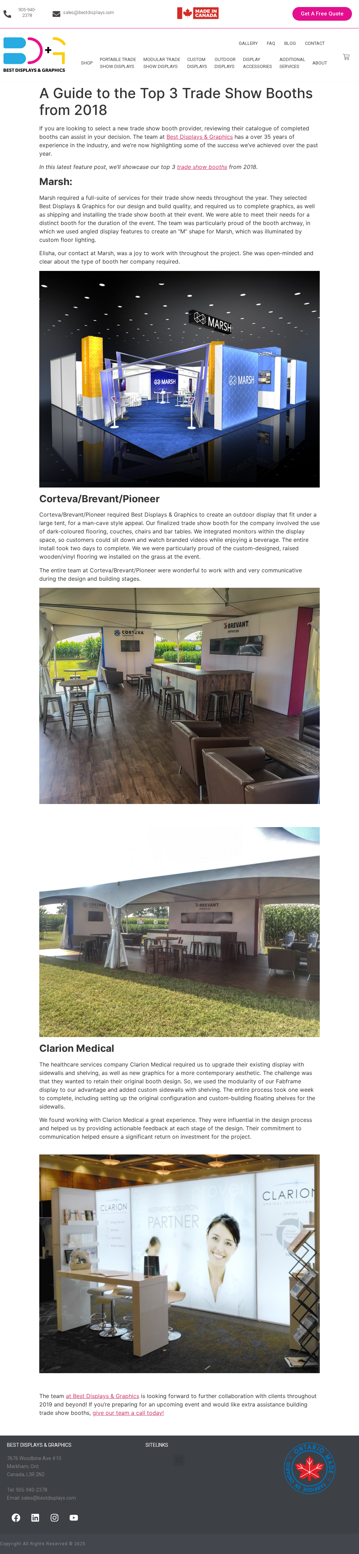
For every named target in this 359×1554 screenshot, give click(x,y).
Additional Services (292, 63)
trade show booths (202, 166)
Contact (315, 43)
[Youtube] (73, 1518)
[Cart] (346, 56)
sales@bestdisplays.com (88, 12)
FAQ (271, 43)
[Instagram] (54, 1518)
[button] (179, 1460)
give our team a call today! (128, 1412)
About (319, 63)
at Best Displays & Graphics (102, 1395)
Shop (87, 63)
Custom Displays (197, 63)
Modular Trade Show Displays (161, 63)
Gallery (248, 43)
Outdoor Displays (225, 63)
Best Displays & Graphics (200, 136)
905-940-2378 (27, 12)
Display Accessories (257, 63)
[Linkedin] (35, 1518)
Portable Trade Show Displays (118, 63)
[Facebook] (16, 1518)
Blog (290, 43)
